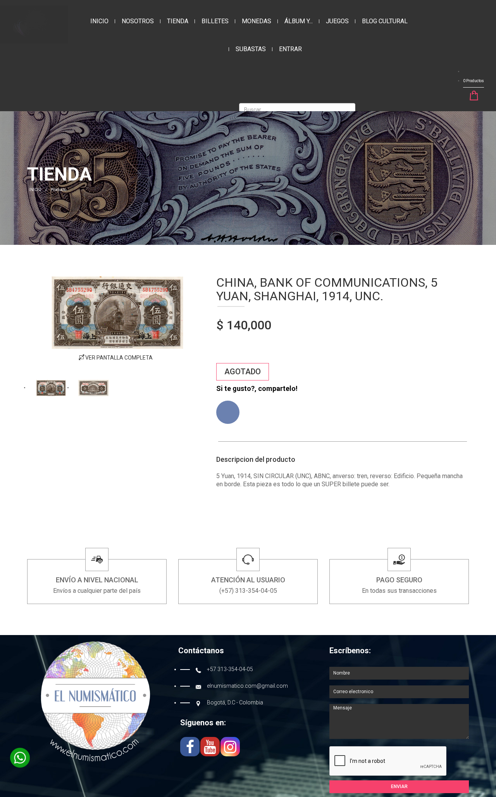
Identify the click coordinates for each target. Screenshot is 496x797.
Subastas (251, 49)
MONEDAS (256, 21)
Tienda (177, 21)
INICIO (35, 190)
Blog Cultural (385, 21)
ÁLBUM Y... (298, 21)
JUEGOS (337, 21)
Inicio (99, 21)
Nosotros (138, 21)
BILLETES (215, 21)
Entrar (290, 49)
